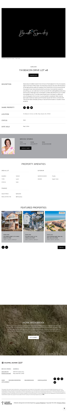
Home (3, 380)
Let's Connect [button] (33, 337)
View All (61, 247)
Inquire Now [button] (33, 75)
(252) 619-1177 (33, 144)
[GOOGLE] (62, 379)
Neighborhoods (29, 380)
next (6, 247)
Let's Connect (5, 382)
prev (3, 247)
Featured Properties (15, 380)
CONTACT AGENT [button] (25, 148)
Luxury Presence (40, 403)
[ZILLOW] (55, 382)
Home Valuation (42, 380)
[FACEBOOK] (55, 379)
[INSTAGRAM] (58, 379)
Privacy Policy (61, 403)
